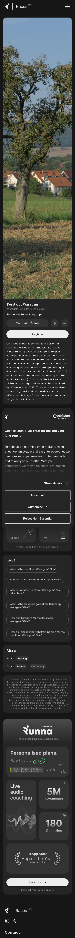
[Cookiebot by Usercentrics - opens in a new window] (53, 416)
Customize (35, 507)
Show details (53, 483)
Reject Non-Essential (37, 518)
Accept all (37, 495)
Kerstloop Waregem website (45, 708)
